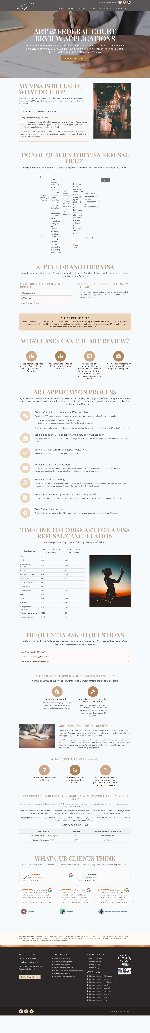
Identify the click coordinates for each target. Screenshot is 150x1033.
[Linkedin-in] (129, 2)
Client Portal (105, 8)
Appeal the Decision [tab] (47, 111)
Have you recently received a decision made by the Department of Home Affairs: (56, 188)
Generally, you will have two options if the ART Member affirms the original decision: (75, 680)
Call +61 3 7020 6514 (106, 2)
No (43, 236)
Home (61, 8)
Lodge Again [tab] (27, 111)
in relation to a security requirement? (56, 249)
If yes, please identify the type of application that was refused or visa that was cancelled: (67, 202)
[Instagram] (124, 2)
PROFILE (71, 8)
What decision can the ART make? (32, 652)
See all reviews (33, 880)
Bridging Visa (26, 298)
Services (82, 8)
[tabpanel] (54, 128)
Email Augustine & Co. (28, 962)
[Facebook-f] (120, 2)
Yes (43, 234)
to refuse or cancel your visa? (55, 203)
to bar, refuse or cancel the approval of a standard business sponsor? (56, 237)
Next (105, 180)
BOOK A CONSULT (123, 8)
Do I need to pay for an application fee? (34, 657)
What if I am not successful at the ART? (34, 662)
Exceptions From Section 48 (31, 303)
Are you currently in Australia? (44, 197)
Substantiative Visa (28, 293)
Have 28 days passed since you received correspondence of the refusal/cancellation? (92, 200)
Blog (92, 8)
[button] (46, 293)
